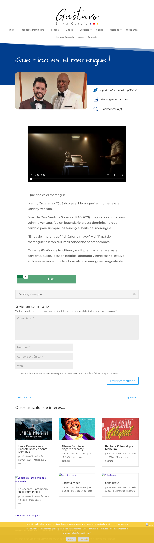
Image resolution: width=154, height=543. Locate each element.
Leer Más (84, 539)
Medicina (114, 30)
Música (69, 30)
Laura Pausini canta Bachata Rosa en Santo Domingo (32, 448)
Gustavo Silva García (32, 456)
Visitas (99, 30)
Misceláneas (132, 30)
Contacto (92, 37)
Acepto (71, 539)
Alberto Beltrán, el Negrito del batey (73, 447)
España (55, 30)
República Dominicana (33, 30)
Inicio (12, 30)
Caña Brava (112, 483)
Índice (81, 37)
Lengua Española (65, 37)
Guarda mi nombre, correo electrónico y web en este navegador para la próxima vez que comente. (68, 373)
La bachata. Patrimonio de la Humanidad (33, 490)
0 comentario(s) (111, 109)
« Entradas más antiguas (27, 515)
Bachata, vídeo (71, 483)
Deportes (84, 30)
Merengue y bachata (114, 99)
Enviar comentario (122, 381)
